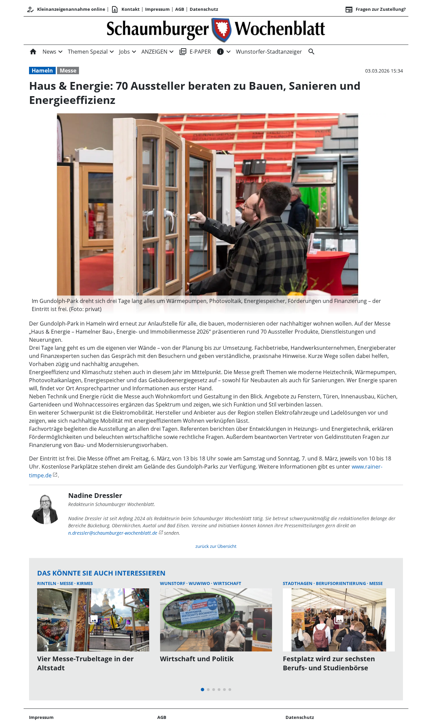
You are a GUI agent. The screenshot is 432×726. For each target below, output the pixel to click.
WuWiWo (200, 583)
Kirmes (85, 583)
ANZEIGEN (154, 51)
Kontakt (125, 9)
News (49, 51)
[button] (207, 305)
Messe (68, 70)
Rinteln (47, 583)
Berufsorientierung (341, 583)
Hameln (42, 70)
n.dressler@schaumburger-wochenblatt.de (112, 533)
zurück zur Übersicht (216, 546)
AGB (179, 9)
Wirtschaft (227, 583)
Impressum (157, 9)
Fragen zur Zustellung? (375, 9)
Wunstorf (173, 583)
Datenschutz (204, 9)
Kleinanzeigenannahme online (65, 9)
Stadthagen (298, 583)
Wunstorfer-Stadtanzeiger (269, 51)
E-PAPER (195, 52)
